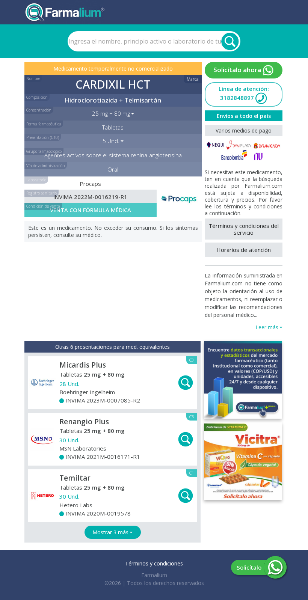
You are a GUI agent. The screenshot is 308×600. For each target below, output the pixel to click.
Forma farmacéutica (43, 124)
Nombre (33, 78)
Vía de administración (45, 165)
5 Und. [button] (111, 141)
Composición (37, 97)
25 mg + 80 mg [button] (111, 113)
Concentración (38, 110)
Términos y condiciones (154, 563)
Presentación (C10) (42, 137)
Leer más (266, 327)
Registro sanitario (41, 193)
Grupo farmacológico (44, 151)
